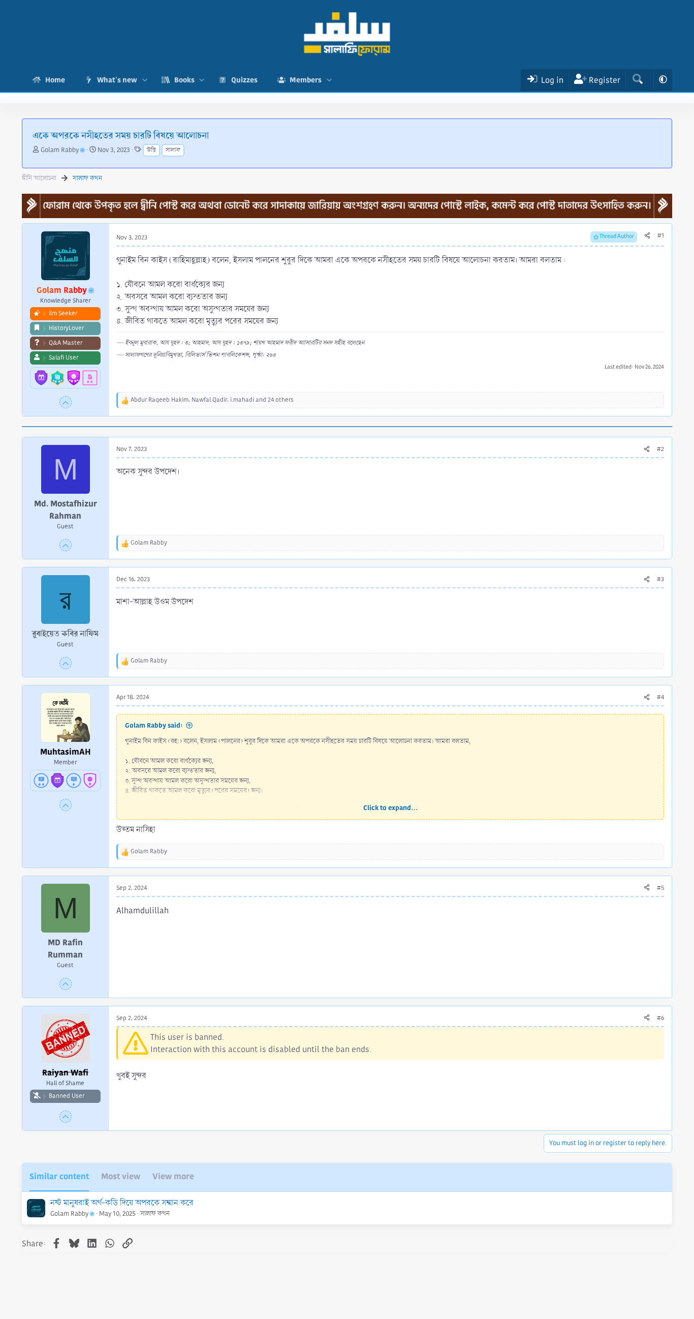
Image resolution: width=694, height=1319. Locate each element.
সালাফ (173, 150)
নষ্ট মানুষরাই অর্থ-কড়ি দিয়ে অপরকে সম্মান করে (122, 1203)
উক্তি (151, 150)
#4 (660, 697)
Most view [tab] (120, 1176)
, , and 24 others (212, 400)
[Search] (637, 80)
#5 (660, 888)
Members (306, 79)
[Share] (647, 236)
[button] (144, 80)
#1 (660, 235)
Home (55, 79)
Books (184, 79)
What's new (117, 79)
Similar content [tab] (59, 1176)
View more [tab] (173, 1176)
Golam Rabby (60, 150)
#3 (660, 579)
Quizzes (244, 79)
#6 (660, 1018)
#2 (660, 449)
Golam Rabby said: (153, 725)
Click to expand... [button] (390, 808)
